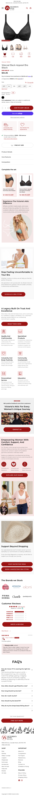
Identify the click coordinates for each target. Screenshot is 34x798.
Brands (4, 771)
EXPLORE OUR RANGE (14, 475)
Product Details (7, 152)
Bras (3, 751)
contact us (17, 429)
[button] (5, 70)
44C (30, 86)
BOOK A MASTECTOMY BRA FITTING (17, 569)
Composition (6, 162)
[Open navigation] (3, 8)
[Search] (27, 8)
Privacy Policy (22, 775)
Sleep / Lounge (6, 755)
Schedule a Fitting (23, 766)
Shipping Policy (22, 777)
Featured (4, 768)
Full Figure (21, 755)
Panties (4, 753)
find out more (17, 720)
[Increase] (8, 108)
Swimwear (5, 762)
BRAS (8, 62)
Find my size (19, 145)
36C (9, 86)
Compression (22, 753)
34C (4, 86)
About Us (21, 751)
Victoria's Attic (15, 794)
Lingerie (4, 758)
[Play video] (17, 418)
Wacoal (4, 62)
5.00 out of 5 (21, 606)
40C (19, 86)
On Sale (4, 773)
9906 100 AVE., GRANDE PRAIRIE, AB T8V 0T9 (17, 3)
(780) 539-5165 (17, 1)
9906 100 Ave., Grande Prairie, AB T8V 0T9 (14, 742)
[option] (17, 27)
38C (14, 86)
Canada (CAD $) (6, 787)
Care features (6, 157)
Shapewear (5, 760)
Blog (19, 762)
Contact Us (21, 764)
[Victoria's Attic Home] (9, 735)
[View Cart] (31, 8)
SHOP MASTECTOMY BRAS (17, 564)
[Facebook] (19, 780)
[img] (5, 635)
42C (25, 86)
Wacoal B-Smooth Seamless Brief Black (9, 189)
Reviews (20, 760)
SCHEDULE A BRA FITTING (13, 294)
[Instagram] (22, 780)
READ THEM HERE (14, 324)
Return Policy (22, 773)
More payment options (17, 117)
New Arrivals (5, 766)
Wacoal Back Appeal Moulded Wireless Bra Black (25, 190)
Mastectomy (22, 758)
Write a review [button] (17, 624)
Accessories (5, 764)
